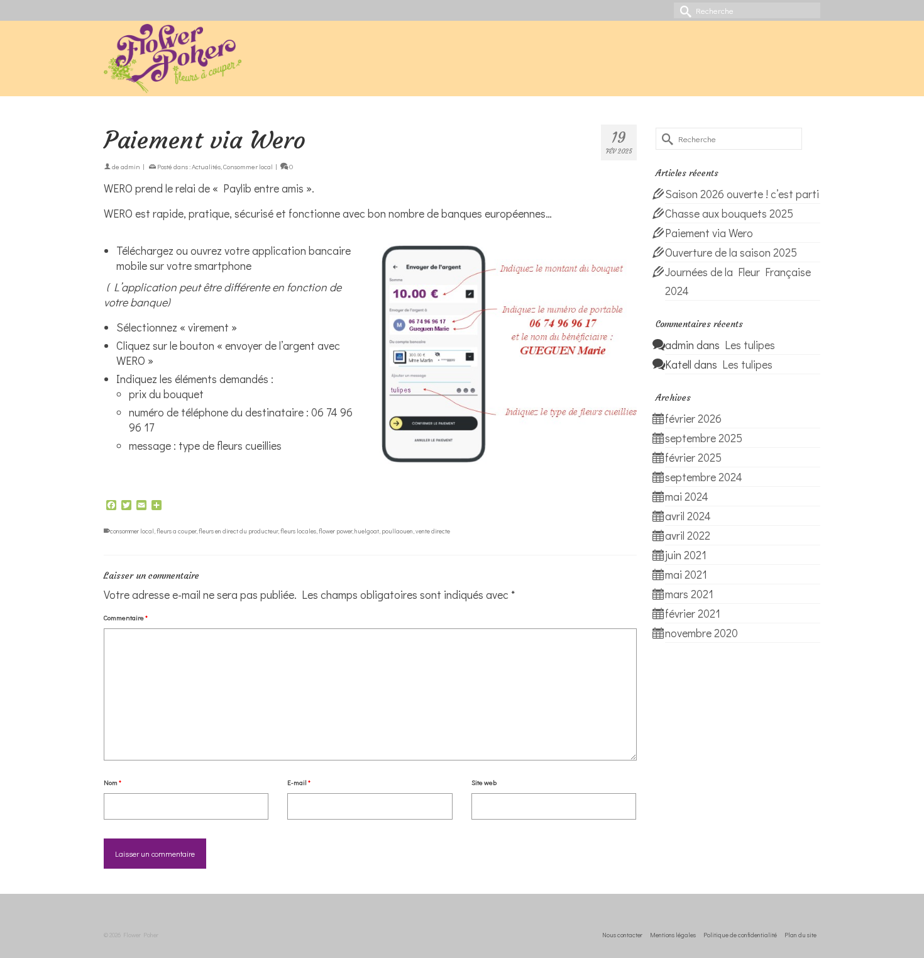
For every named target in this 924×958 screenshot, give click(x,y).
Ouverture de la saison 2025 (731, 252)
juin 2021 (686, 554)
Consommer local (248, 166)
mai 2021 (686, 574)
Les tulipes (750, 344)
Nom (112, 782)
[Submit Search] (683, 10)
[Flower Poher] (217, 58)
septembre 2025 (703, 437)
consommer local (132, 531)
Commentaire (126, 617)
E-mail (299, 782)
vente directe (432, 531)
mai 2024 (686, 496)
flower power (335, 531)
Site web (484, 782)
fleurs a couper (176, 531)
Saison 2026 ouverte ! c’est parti (742, 193)
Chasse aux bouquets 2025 (729, 213)
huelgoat (367, 531)
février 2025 (693, 457)
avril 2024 (688, 515)
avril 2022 (687, 535)
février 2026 (693, 418)
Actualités (206, 166)
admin (130, 166)
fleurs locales (298, 531)
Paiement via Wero (709, 232)
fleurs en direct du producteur (238, 531)
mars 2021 (689, 593)
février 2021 (692, 613)
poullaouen (397, 531)
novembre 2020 (701, 632)
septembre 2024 (703, 476)
